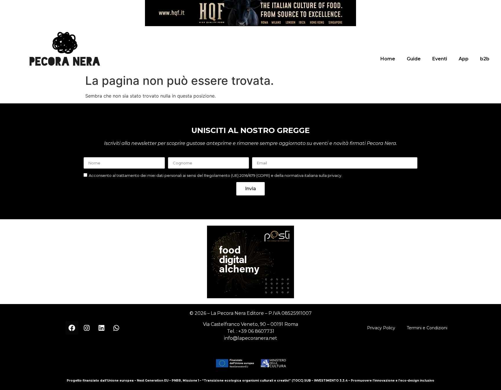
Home (387, 59)
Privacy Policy (381, 327)
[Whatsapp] (116, 328)
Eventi (439, 59)
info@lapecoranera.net (250, 338)
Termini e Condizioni (427, 327)
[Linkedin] (101, 328)
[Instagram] (86, 328)
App (464, 59)
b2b (484, 59)
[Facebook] (72, 328)
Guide (414, 59)
